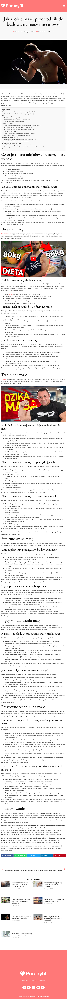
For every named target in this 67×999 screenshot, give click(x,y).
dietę (11, 294)
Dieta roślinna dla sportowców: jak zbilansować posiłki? (22, 917)
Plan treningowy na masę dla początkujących (18, 127)
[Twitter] (29, 987)
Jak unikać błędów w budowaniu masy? (16, 141)
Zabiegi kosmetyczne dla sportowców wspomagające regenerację (53, 918)
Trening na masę (7, 123)
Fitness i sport (43, 32)
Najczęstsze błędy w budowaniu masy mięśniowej (20, 139)
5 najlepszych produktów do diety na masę (17, 119)
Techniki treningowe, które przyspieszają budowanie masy (22, 145)
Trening (4, 379)
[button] (64, 6)
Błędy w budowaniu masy (10, 137)
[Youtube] (38, 987)
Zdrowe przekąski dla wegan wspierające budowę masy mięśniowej (21, 901)
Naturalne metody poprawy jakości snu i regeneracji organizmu (53, 884)
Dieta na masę (7, 116)
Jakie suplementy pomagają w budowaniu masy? (19, 133)
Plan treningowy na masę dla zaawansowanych (19, 129)
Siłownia (51, 32)
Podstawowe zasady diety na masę (15, 118)
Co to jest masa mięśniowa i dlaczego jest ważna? (18, 112)
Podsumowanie (7, 149)
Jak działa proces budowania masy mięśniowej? (19, 113)
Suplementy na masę (9, 131)
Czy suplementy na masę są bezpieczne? (17, 135)
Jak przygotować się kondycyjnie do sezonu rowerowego (54, 900)
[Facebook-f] (24, 987)
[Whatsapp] (43, 987)
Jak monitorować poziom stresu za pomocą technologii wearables (22, 934)
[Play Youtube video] (33, 259)
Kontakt (25, 980)
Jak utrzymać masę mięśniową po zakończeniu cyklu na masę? (24, 147)
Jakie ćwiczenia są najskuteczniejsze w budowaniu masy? (22, 125)
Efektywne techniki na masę (11, 143)
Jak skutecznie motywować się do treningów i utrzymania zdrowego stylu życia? (22, 884)
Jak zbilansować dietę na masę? (14, 121)
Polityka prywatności (38, 980)
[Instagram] (33, 987)
